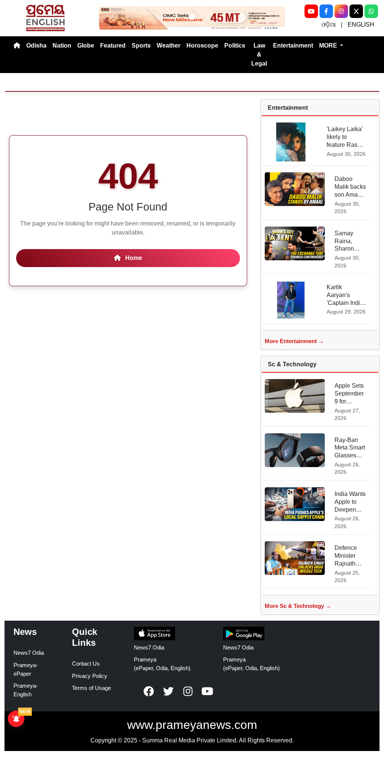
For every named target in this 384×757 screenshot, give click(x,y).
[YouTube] (311, 11)
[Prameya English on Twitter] (168, 691)
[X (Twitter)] (356, 11)
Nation (61, 45)
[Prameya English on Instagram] (188, 691)
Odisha (36, 45)
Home (133, 258)
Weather (168, 45)
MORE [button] (329, 45)
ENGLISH (361, 24)
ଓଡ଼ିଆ (328, 24)
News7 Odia (29, 652)
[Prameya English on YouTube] (207, 691)
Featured (113, 45)
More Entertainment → (294, 341)
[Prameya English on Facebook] (149, 691)
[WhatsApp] (371, 11)
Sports (141, 45)
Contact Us (86, 663)
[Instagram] (341, 11)
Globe (85, 45)
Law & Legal (259, 54)
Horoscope (202, 45)
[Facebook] (326, 11)
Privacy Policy (89, 676)
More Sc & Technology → (298, 606)
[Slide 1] (192, 17)
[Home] (16, 45)
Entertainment (293, 45)
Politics (234, 45)
